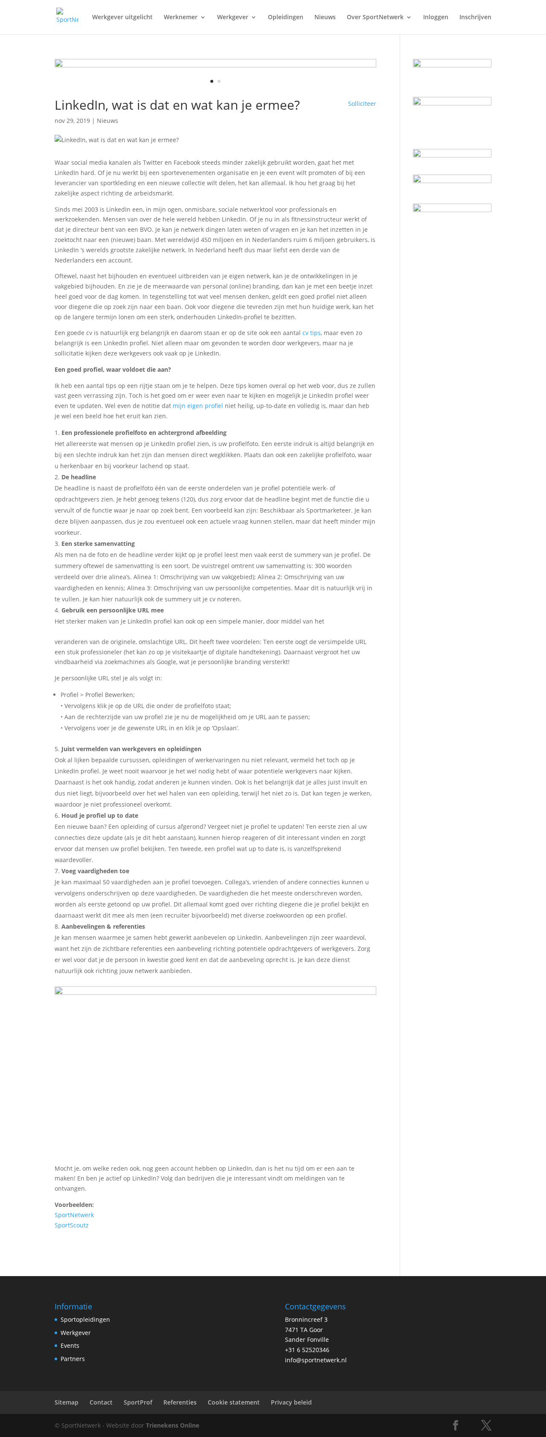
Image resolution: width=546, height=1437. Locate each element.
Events (70, 1345)
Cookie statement (234, 1402)
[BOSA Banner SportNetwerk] (215, 65)
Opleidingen (285, 17)
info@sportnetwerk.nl (316, 1360)
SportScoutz (72, 1225)
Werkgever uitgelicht (122, 17)
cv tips (311, 333)
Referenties (180, 1402)
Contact (101, 1402)
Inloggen (435, 17)
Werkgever (232, 17)
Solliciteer (362, 103)
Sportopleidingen (85, 1319)
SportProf (138, 1402)
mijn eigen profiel (198, 406)
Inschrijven (475, 17)
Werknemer (180, 17)
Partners (73, 1359)
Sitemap (66, 1402)
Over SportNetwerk (375, 17)
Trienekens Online (172, 1425)
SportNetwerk (74, 1215)
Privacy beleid (291, 1402)
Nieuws (325, 17)
